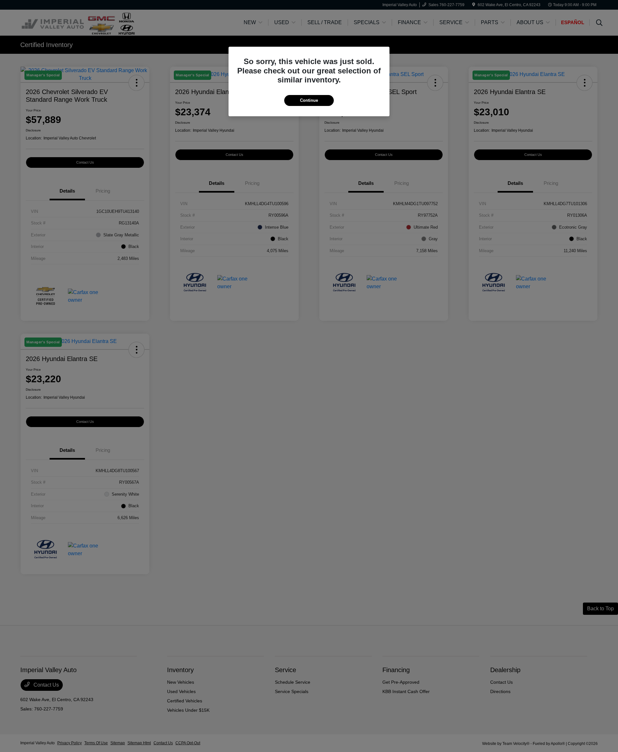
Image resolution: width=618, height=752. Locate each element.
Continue (309, 100)
